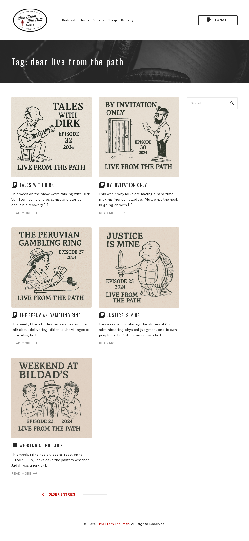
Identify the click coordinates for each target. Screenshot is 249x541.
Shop (112, 20)
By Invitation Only (127, 185)
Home (84, 20)
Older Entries (61, 494)
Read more (21, 213)
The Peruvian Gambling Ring (50, 315)
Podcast (69, 20)
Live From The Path (113, 524)
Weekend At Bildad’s (41, 445)
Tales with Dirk (36, 185)
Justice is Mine (123, 315)
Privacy (127, 20)
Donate (221, 20)
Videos (99, 20)
